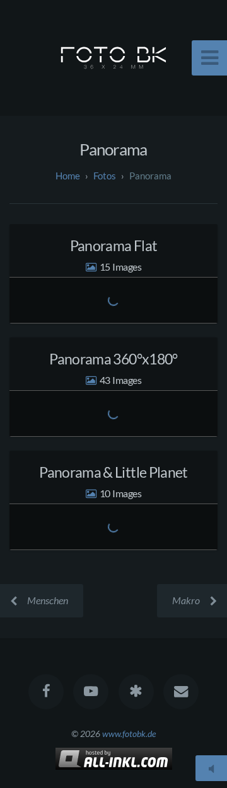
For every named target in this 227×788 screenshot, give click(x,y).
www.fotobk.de (129, 733)
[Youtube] (90, 691)
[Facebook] (46, 691)
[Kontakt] (181, 691)
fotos (104, 175)
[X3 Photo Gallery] (136, 691)
